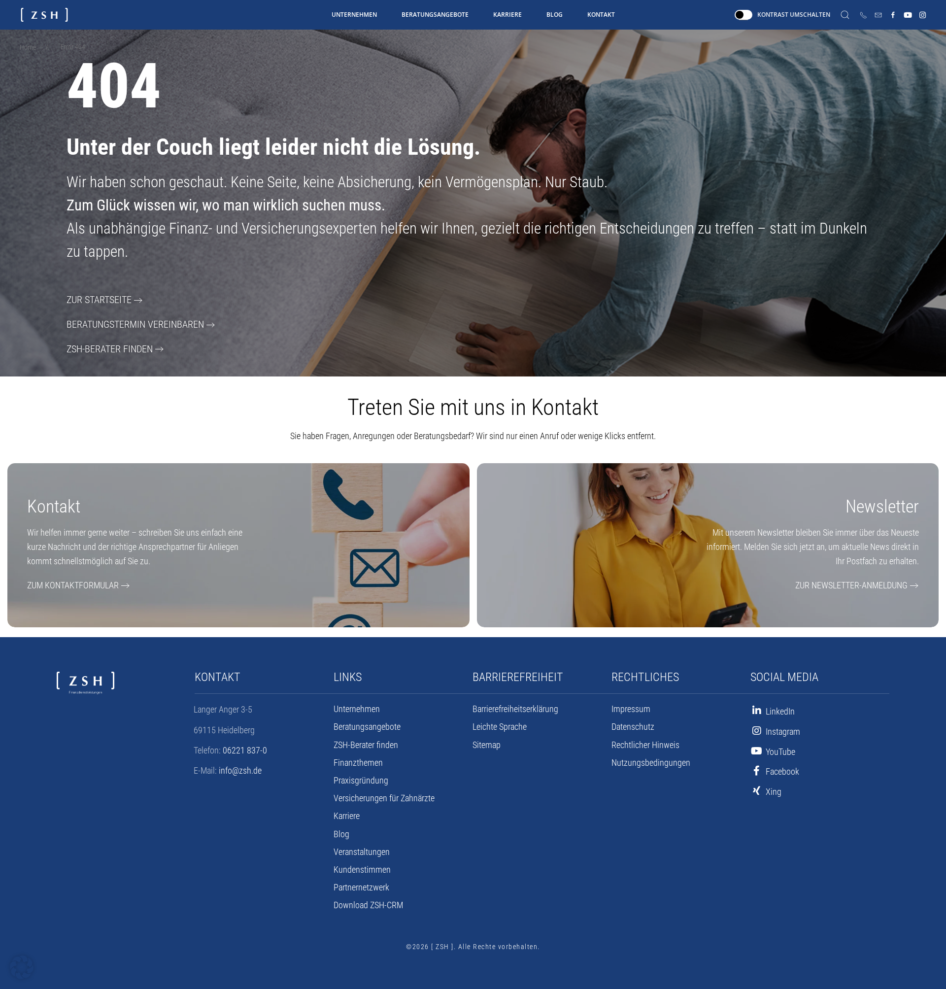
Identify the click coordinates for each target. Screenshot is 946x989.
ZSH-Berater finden (110, 349)
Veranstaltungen (362, 852)
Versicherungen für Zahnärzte (384, 798)
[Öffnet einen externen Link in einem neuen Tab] (893, 15)
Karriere (507, 14)
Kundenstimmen (362, 870)
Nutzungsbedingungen (650, 763)
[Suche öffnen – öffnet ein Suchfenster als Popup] (845, 15)
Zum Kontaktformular (73, 585)
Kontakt (601, 14)
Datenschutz (632, 727)
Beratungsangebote (435, 14)
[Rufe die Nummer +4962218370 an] (863, 15)
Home (28, 47)
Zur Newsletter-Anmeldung (851, 585)
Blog (554, 14)
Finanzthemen (358, 763)
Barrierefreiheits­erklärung (515, 709)
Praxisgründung (361, 780)
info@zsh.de (240, 770)
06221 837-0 (245, 750)
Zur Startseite (99, 300)
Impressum (630, 709)
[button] (21, 967)
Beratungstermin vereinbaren (135, 324)
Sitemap (487, 745)
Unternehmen (354, 14)
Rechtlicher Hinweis (645, 745)
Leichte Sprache (500, 727)
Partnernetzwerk (361, 887)
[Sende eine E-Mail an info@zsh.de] (878, 15)
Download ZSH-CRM (368, 905)
